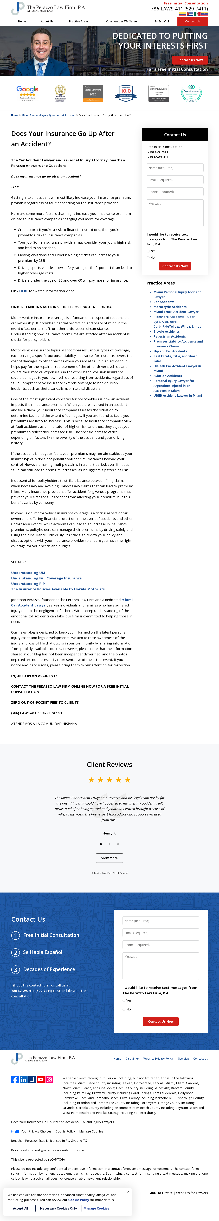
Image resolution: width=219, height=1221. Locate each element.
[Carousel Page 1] (101, 844)
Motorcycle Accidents (169, 307)
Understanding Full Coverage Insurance (46, 578)
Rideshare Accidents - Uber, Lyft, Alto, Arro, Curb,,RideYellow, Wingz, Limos (177, 322)
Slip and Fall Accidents (170, 351)
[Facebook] (15, 1080)
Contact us (200, 1058)
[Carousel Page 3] (118, 844)
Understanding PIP (28, 583)
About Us (47, 21)
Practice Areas (78, 21)
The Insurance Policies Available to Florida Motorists (58, 589)
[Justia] (32, 1080)
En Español (162, 21)
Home (22, 21)
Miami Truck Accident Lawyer (176, 312)
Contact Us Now (190, 60)
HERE (23, 291)
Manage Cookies (91, 1131)
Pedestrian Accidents (169, 336)
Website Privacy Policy (158, 1058)
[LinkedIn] (24, 1080)
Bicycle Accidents (166, 331)
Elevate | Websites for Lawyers (179, 1193)
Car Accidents (163, 302)
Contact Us (192, 21)
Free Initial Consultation (186, 3)
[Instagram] (49, 1080)
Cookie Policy (65, 1131)
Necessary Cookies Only (58, 1208)
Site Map (183, 1058)
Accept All (20, 1208)
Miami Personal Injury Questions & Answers (48, 115)
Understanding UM (28, 572)
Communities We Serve (121, 21)
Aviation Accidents (167, 376)
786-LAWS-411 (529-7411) (179, 8)
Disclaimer (132, 1058)
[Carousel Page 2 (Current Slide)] (109, 844)
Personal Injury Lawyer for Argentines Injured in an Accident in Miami (173, 386)
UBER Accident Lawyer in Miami (177, 395)
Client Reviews (109, 764)
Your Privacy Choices (36, 1131)
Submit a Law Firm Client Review (110, 873)
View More (109, 858)
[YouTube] (41, 1080)
